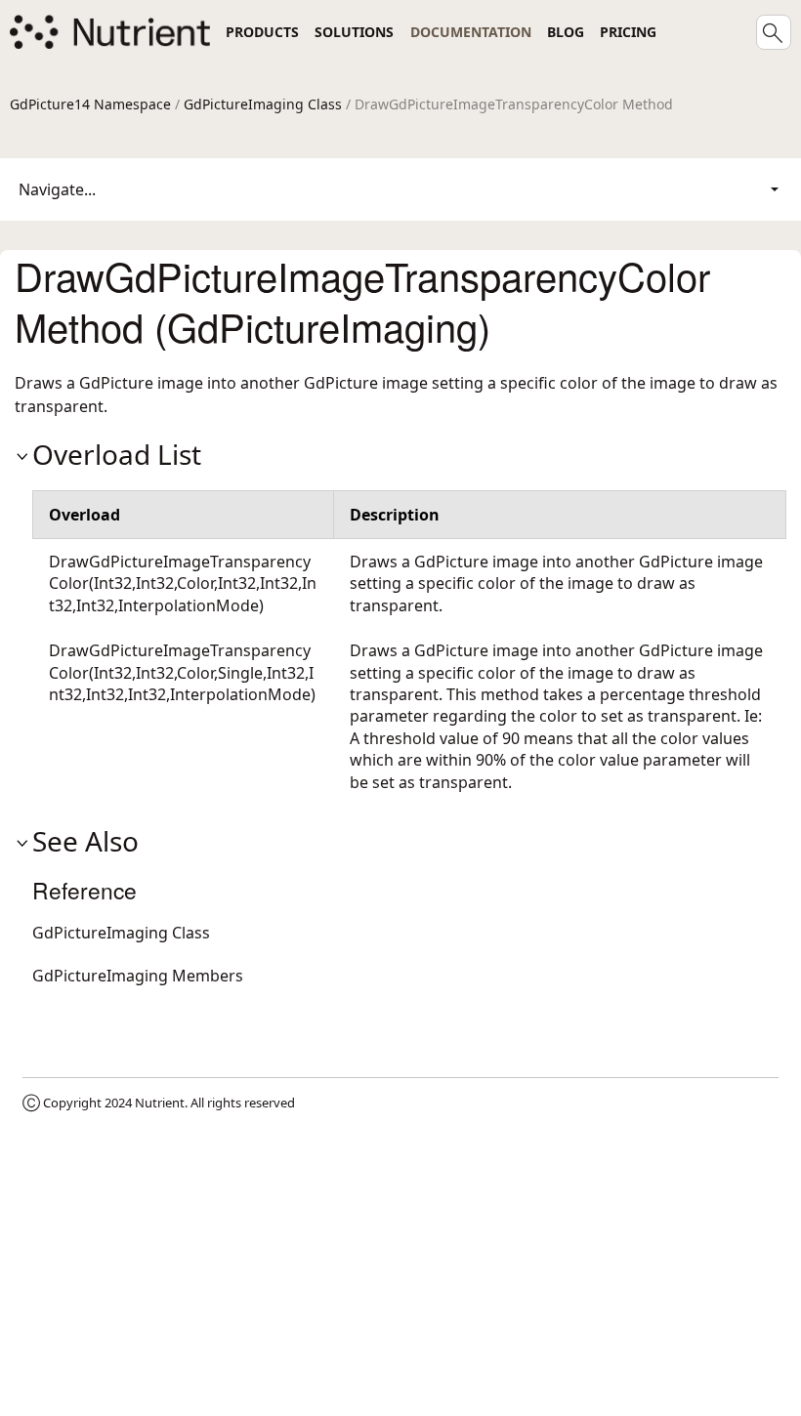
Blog (565, 31)
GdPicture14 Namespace (90, 104)
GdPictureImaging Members (137, 975)
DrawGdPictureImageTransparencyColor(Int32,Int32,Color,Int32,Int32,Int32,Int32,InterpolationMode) (182, 583)
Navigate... (57, 189)
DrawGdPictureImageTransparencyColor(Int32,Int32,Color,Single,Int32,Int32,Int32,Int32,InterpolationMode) (182, 672)
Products (262, 31)
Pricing (628, 31)
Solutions (354, 31)
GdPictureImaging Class (263, 104)
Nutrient (160, 1102)
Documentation (470, 31)
